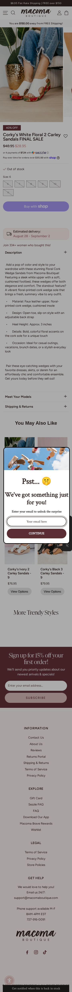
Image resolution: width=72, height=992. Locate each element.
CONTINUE (36, 533)
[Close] (65, 451)
